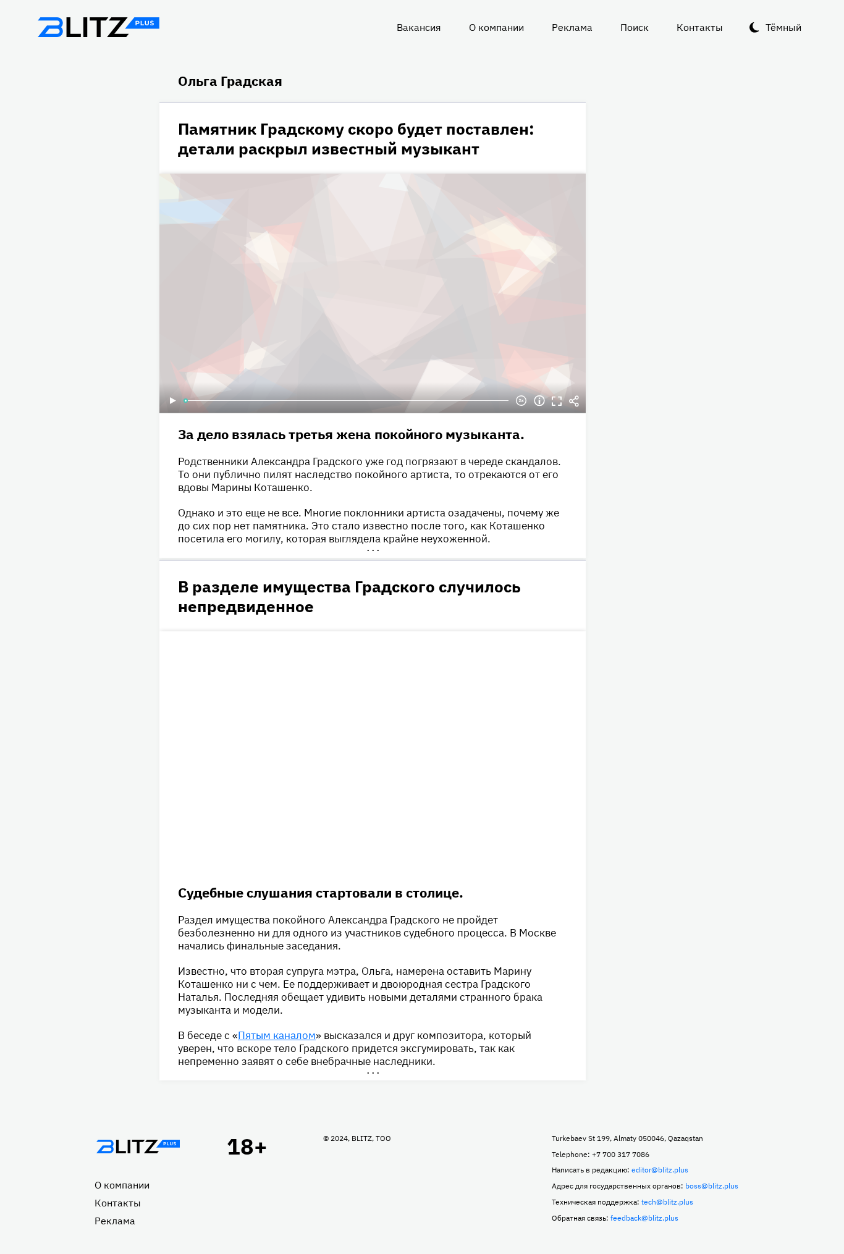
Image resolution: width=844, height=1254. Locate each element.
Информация (539, 401)
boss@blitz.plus (711, 1185)
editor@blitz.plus (659, 1169)
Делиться (574, 401)
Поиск (634, 27)
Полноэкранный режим (556, 401)
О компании (496, 27)
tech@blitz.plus (667, 1201)
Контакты (700, 27)
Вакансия (419, 27)
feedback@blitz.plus (644, 1217)
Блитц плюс (98, 27)
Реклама (572, 27)
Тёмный (783, 27)
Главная (138, 1146)
